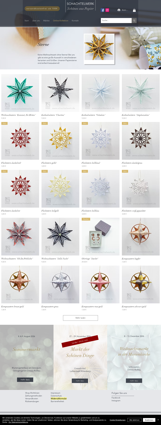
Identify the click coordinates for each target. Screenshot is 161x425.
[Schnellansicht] (20, 93)
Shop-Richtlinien (32, 393)
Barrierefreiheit (57, 401)
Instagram (116, 400)
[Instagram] (107, 10)
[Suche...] (134, 20)
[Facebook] (102, 10)
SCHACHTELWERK (80, 4)
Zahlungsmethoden (33, 396)
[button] (134, 10)
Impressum (56, 393)
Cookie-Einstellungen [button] (118, 420)
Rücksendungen (32, 401)
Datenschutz (56, 396)
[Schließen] (158, 420)
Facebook (116, 398)
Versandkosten (31, 398)
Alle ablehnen (134, 420)
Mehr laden (80, 318)
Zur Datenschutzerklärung (18, 422)
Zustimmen (149, 420)
